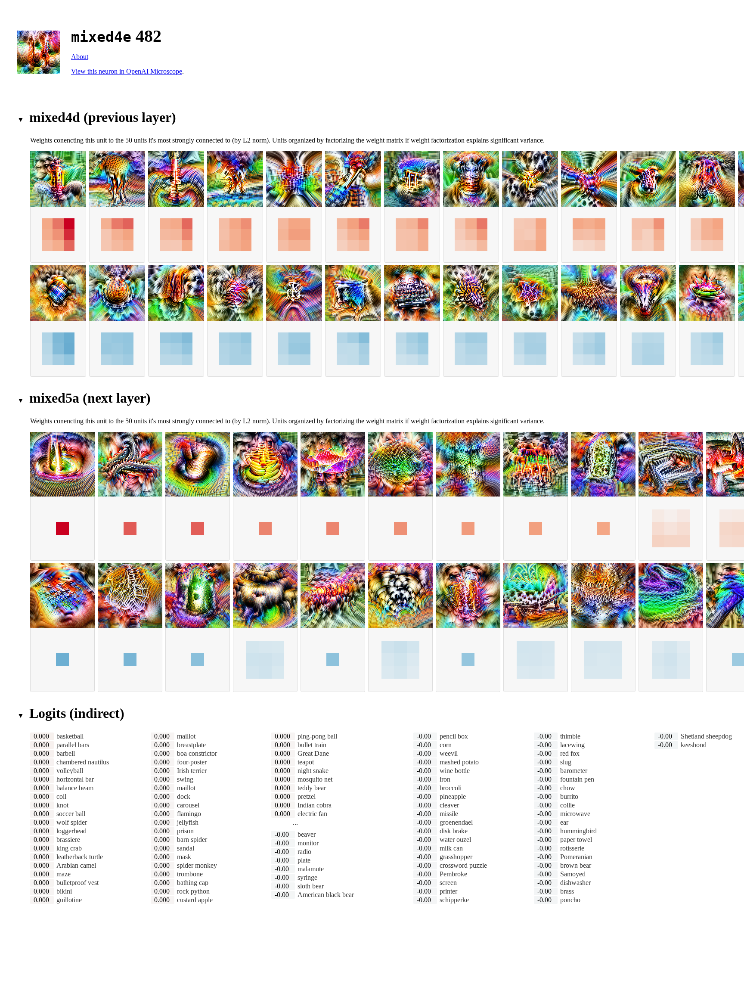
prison (185, 831)
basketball (70, 736)
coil (61, 796)
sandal (185, 848)
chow (567, 788)
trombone (190, 874)
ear (564, 822)
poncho (570, 899)
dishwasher (575, 882)
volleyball (69, 770)
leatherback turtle (79, 856)
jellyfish (187, 822)
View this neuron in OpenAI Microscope (126, 71)
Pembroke (453, 874)
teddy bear (312, 788)
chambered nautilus (82, 762)
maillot (186, 736)
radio (304, 851)
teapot (306, 762)
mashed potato (459, 762)
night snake (313, 770)
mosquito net (315, 779)
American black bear (326, 894)
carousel (188, 805)
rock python (193, 891)
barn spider (192, 839)
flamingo (189, 813)
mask (184, 856)
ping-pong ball (317, 736)
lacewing (572, 744)
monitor (308, 843)
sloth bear (311, 886)
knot (62, 805)
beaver (307, 834)
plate (304, 860)
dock (183, 796)
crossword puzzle (463, 865)
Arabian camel (76, 865)
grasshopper (456, 856)
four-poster (192, 762)
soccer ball (70, 813)
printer (448, 891)
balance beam (74, 788)
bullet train (312, 744)
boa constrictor (197, 753)
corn (446, 744)
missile (449, 813)
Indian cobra (315, 805)
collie (567, 805)
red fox (570, 753)
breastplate (191, 744)
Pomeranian (576, 856)
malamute (311, 868)
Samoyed (573, 874)
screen (448, 882)
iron (445, 779)
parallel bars (72, 744)
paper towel (576, 839)
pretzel (307, 796)
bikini (64, 891)
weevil (449, 753)
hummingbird (578, 831)
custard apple (195, 899)
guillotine (69, 899)
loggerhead (71, 831)
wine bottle (455, 770)
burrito (569, 796)
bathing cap (192, 882)
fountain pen (577, 779)
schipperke (454, 899)
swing (185, 779)
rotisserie (572, 848)
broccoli (451, 788)
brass (567, 891)
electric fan (312, 813)
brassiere (68, 839)
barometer (573, 770)
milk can (451, 848)
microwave (575, 813)
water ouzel (455, 839)
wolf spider (71, 822)
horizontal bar (75, 779)
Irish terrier (192, 770)
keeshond (694, 744)
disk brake (454, 831)
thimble (570, 736)
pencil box (454, 736)
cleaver (449, 805)
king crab (69, 848)
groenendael (456, 822)
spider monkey (197, 865)
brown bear (575, 865)
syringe (307, 877)
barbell (65, 753)
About (79, 56)
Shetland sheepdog (706, 736)
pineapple (453, 796)
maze (63, 874)
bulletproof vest (77, 882)
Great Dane (313, 753)
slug (565, 762)
